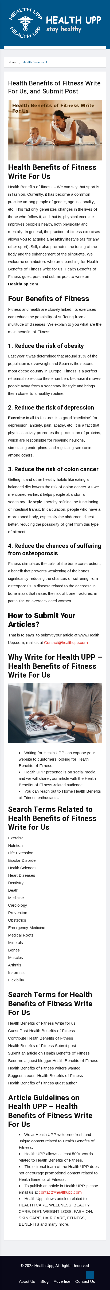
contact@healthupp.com (60, 1192)
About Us (27, 1281)
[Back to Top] (90, 1275)
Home (12, 62)
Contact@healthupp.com (66, 642)
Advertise (62, 1281)
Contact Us (85, 1281)
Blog (44, 1281)
